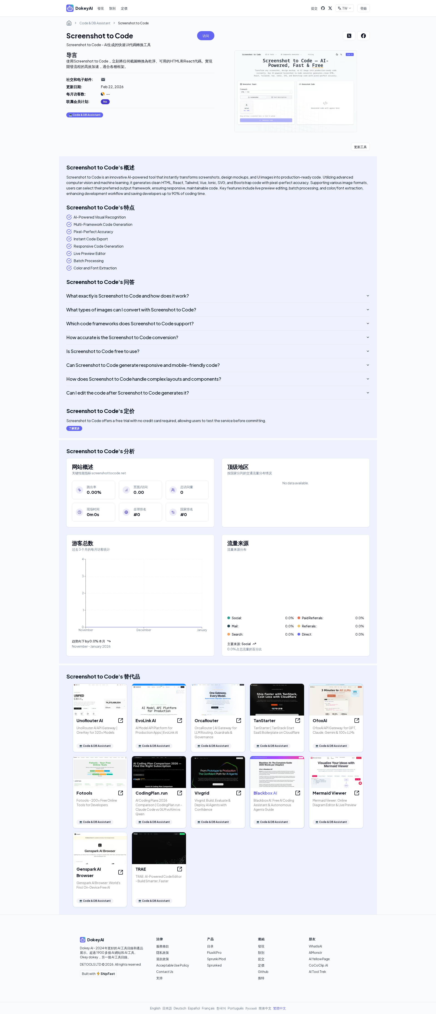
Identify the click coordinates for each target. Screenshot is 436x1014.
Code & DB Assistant (94, 23)
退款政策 (162, 959)
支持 (159, 978)
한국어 (221, 1008)
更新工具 (360, 147)
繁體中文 (279, 1008)
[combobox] (345, 8)
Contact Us (164, 971)
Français (208, 1008)
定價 (124, 8)
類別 (112, 8)
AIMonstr (315, 952)
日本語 (167, 1008)
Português (236, 1008)
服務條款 (162, 946)
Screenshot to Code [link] (133, 23)
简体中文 (265, 1008)
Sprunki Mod (216, 959)
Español (194, 1008)
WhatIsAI (315, 946)
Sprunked (214, 965)
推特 (261, 978)
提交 (314, 8)
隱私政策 (162, 952)
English (155, 1008)
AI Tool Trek (317, 971)
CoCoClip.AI (318, 965)
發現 (100, 8)
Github (263, 971)
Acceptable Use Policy (172, 965)
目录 (210, 946)
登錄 (363, 8)
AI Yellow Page (319, 959)
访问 (206, 36)
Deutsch (180, 1008)
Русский (251, 1008)
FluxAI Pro (214, 952)
